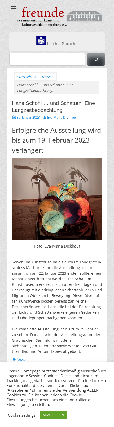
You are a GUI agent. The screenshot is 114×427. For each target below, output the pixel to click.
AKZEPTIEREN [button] (53, 414)
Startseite (26, 76)
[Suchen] (96, 59)
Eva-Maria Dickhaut (61, 117)
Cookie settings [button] (22, 415)
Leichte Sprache (62, 43)
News (48, 76)
